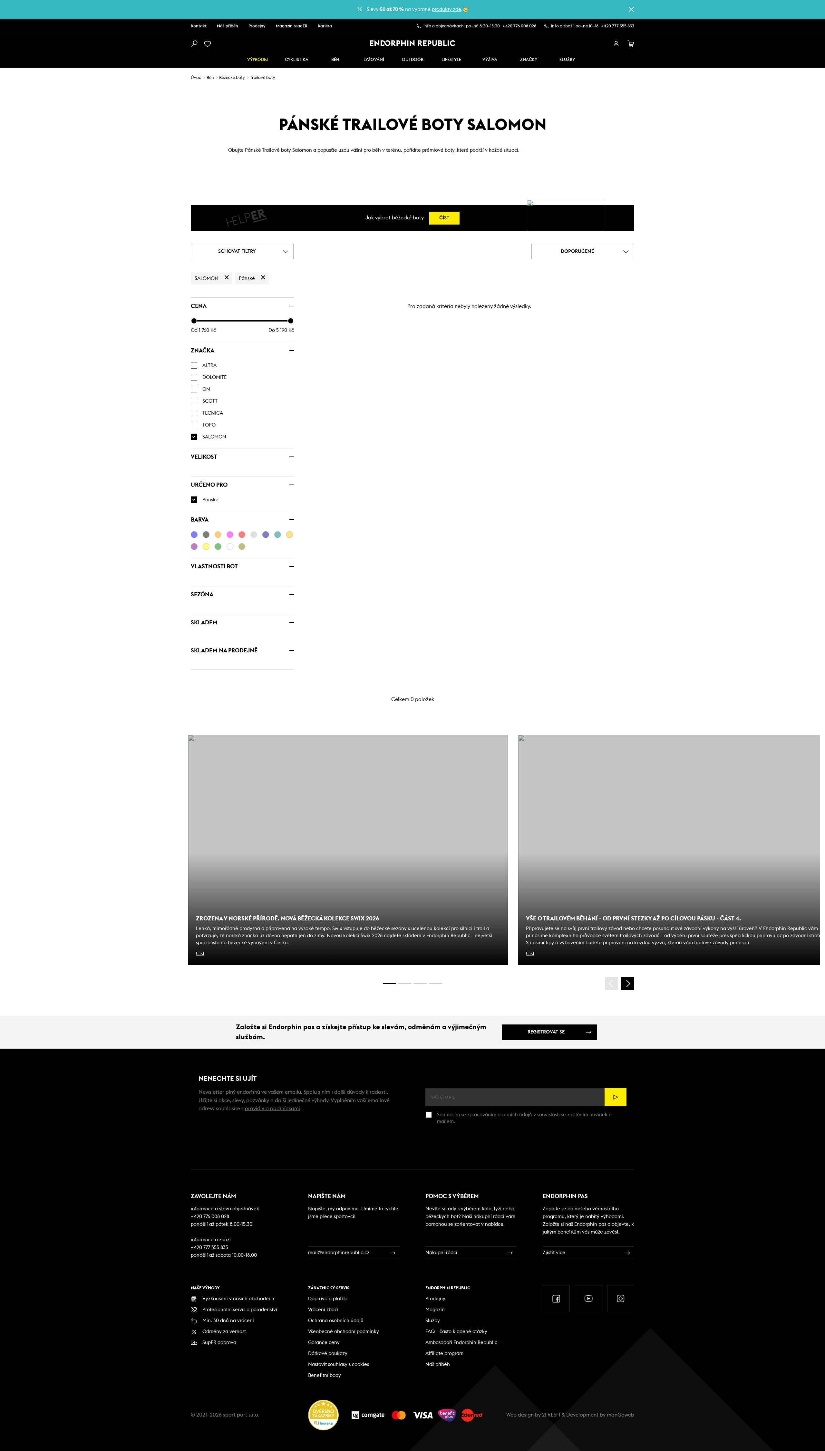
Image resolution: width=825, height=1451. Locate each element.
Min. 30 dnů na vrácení (228, 1320)
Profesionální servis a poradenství (239, 1309)
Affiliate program (444, 1353)
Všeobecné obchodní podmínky (343, 1331)
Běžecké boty (232, 78)
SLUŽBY (567, 60)
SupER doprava (219, 1342)
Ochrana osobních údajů (336, 1320)
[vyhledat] (194, 44)
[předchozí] (611, 983)
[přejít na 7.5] (435, 983)
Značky (528, 60)
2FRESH (551, 1414)
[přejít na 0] (389, 983)
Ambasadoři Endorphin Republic (461, 1342)
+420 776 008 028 (519, 26)
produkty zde (446, 9)
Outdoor (412, 60)
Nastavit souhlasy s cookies (338, 1364)
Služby (432, 1320)
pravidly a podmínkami (272, 1108)
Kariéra (325, 26)
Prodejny (257, 26)
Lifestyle (451, 60)
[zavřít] (631, 9)
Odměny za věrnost (224, 1331)
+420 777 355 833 (617, 26)
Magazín (435, 1309)
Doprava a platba (327, 1298)
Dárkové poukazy (327, 1353)
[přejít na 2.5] (404, 983)
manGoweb (620, 1414)
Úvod (196, 78)
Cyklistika (296, 60)
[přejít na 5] (420, 983)
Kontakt (199, 26)
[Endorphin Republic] (412, 43)
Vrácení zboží (323, 1309)
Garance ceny (324, 1342)
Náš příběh (227, 26)
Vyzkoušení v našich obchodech (238, 1298)
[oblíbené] (209, 44)
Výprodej (257, 60)
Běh (335, 60)
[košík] (631, 44)
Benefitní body (324, 1375)
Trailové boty (262, 78)
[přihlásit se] (616, 44)
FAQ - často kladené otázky (456, 1331)
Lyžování (374, 60)
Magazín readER (291, 26)
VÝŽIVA (489, 60)
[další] (627, 983)
